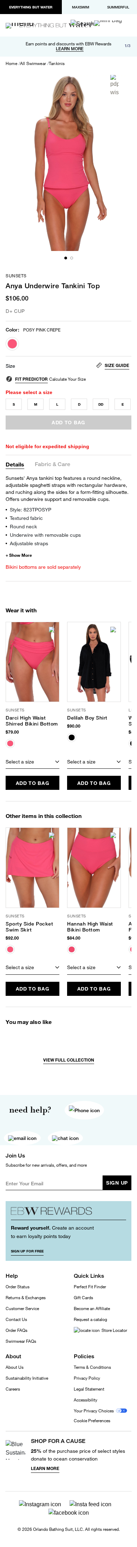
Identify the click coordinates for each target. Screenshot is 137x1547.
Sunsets (16, 275)
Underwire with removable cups (45, 535)
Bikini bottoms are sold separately (43, 567)
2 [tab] (71, 258)
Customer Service (22, 1308)
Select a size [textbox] (20, 762)
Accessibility (85, 1400)
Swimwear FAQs (21, 1341)
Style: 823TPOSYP (30, 510)
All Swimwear (33, 64)
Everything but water (30, 7)
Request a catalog (90, 1319)
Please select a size (29, 392)
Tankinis (57, 64)
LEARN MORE (70, 48)
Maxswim (80, 7)
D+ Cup (15, 311)
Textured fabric (26, 518)
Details (15, 464)
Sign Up (117, 1183)
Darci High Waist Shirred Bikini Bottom (32, 721)
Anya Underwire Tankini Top (53, 286)
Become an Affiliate (92, 1308)
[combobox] (32, 762)
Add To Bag (33, 783)
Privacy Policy (87, 1378)
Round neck (23, 526)
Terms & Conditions (92, 1367)
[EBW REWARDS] (68, 1213)
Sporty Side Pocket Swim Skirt (29, 927)
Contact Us (16, 1319)
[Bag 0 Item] (108, 23)
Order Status (18, 1286)
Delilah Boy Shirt (87, 718)
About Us (15, 1367)
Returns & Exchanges (26, 1297)
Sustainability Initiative (27, 1378)
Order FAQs (16, 1330)
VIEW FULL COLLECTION (68, 1060)
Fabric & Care (52, 465)
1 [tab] (65, 258)
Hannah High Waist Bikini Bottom (90, 927)
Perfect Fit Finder (90, 1286)
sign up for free (27, 1251)
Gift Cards (83, 1297)
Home (11, 64)
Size (10, 366)
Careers (13, 1389)
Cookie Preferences (92, 1420)
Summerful (118, 7)
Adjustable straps (29, 543)
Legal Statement (89, 1389)
